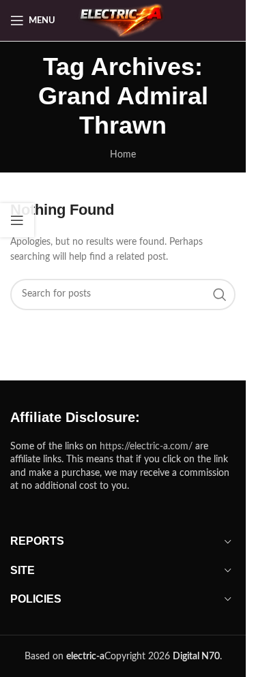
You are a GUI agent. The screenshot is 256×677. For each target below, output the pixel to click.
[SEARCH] (220, 294)
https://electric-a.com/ (146, 446)
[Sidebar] (17, 220)
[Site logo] (123, 20)
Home (123, 155)
